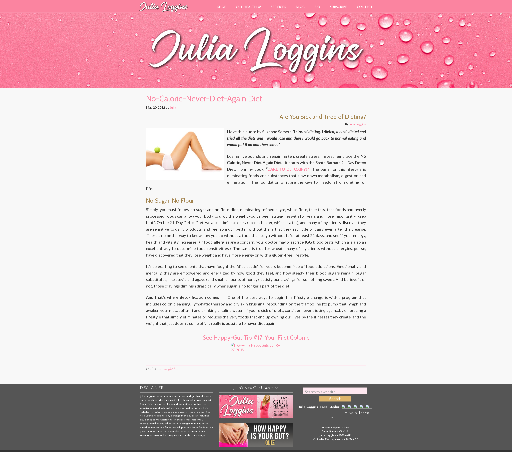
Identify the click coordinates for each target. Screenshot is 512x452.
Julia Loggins (357, 124)
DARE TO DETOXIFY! (287, 169)
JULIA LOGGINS (163, 6)
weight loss (170, 369)
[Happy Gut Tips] (256, 353)
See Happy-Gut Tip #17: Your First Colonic (256, 337)
